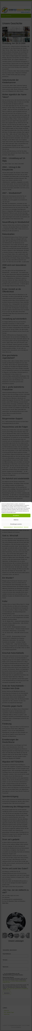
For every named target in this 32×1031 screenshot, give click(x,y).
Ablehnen (16, 519)
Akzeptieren (16, 515)
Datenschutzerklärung (8, 527)
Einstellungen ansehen (16, 524)
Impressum (26, 527)
